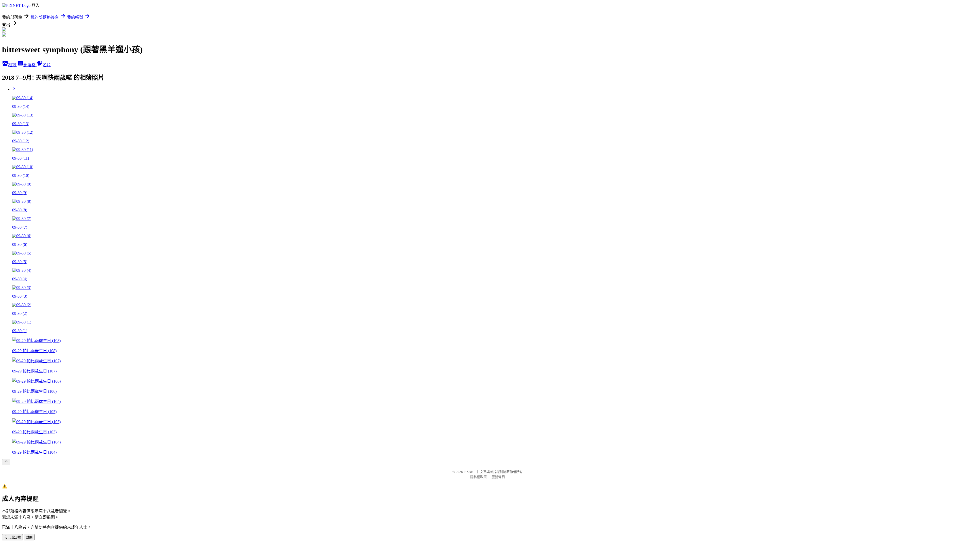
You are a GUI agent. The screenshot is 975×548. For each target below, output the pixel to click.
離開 (29, 537)
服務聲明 (498, 477)
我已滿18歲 (12, 537)
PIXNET (469, 472)
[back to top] (6, 462)
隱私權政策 (478, 477)
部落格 (30, 65)
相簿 (12, 65)
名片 (47, 65)
